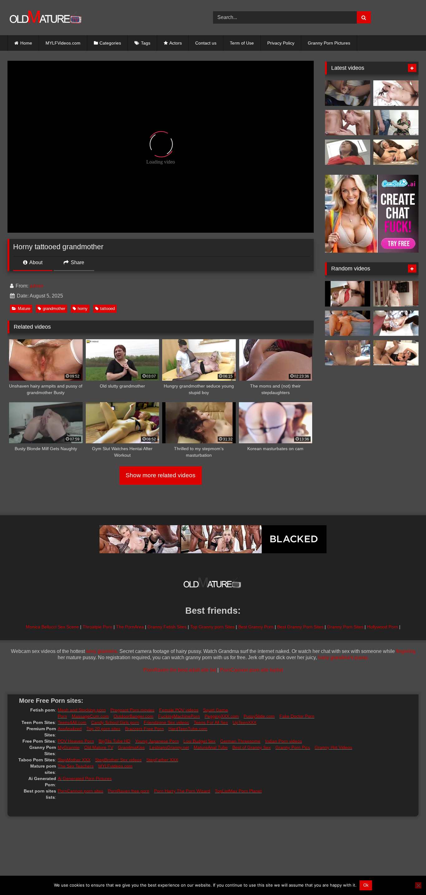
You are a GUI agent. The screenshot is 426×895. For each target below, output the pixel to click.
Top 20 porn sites (103, 728)
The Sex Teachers (76, 766)
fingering (405, 651)
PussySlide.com (259, 716)
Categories (110, 42)
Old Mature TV (98, 747)
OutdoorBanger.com (133, 716)
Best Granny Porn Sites (300, 626)
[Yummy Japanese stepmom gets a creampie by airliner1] (396, 93)
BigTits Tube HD (114, 741)
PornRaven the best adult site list (179, 670)
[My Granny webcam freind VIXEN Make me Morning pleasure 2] (347, 353)
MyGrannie (69, 747)
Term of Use (242, 42)
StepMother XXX (74, 759)
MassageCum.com (90, 716)
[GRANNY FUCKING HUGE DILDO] (347, 93)
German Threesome (240, 741)
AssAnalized (70, 728)
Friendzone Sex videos (166, 722)
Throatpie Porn (97, 626)
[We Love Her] (347, 323)
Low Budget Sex (199, 741)
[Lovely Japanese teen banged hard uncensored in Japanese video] (347, 152)
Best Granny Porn (256, 626)
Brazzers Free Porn (144, 728)
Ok (366, 885)
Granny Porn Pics (292, 747)
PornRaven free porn (128, 790)
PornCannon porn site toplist (251, 670)
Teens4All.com (72, 722)
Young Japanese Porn (157, 741)
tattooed (107, 308)
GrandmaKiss (131, 747)
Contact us (205, 42)
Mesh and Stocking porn (82, 709)
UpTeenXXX (244, 722)
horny (83, 308)
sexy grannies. (102, 651)
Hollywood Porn (382, 626)
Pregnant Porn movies (132, 709)
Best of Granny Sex (251, 747)
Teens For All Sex (211, 722)
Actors (175, 42)
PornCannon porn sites (80, 790)
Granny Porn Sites (345, 626)
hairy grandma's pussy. (343, 657)
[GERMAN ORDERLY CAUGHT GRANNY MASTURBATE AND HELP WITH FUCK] (396, 123)
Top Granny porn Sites (212, 626)
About (35, 262)
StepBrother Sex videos (118, 759)
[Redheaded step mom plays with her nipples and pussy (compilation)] (396, 294)
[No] (418, 885)
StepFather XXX (162, 759)
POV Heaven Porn (76, 741)
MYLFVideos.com (63, 42)
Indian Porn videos (283, 741)
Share (77, 262)
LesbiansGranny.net (169, 747)
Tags (145, 42)
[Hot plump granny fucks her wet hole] (396, 152)
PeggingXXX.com (222, 716)
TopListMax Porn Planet (238, 790)
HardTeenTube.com (187, 728)
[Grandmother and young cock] (347, 123)
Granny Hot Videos (333, 747)
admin (36, 285)
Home (26, 42)
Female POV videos (178, 709)
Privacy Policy (280, 42)
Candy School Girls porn (115, 722)
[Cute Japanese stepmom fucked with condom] (396, 323)
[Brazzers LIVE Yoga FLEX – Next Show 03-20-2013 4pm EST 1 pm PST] (396, 353)
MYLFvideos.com (115, 766)
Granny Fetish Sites (167, 626)
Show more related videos (161, 475)
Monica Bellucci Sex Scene (52, 626)
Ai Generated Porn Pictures (85, 778)
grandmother (54, 308)
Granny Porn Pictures (329, 42)
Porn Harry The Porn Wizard (182, 790)
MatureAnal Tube (211, 747)
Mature (24, 308)
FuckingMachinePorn (179, 716)
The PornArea (130, 626)
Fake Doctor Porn (296, 716)
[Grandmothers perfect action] (347, 294)
